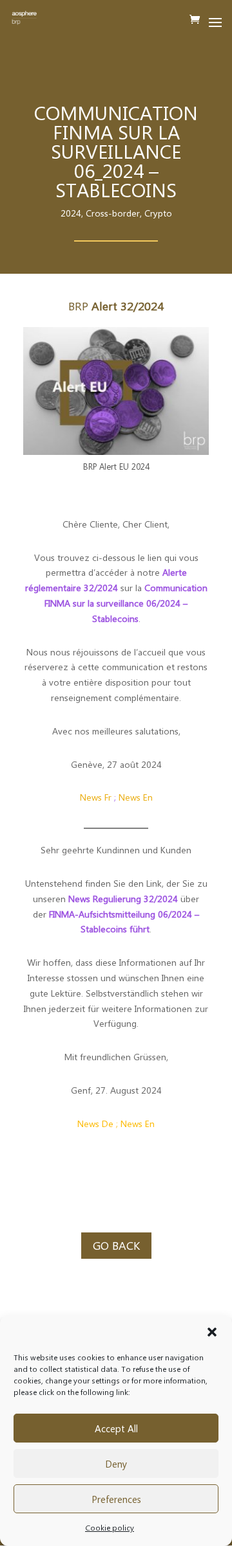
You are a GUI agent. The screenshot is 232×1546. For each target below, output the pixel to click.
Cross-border (113, 213)
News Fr (95, 797)
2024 (71, 213)
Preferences (116, 1499)
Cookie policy (109, 1527)
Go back (116, 1245)
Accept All (116, 1428)
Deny (116, 1463)
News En (136, 797)
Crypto (158, 213)
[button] (212, 1332)
